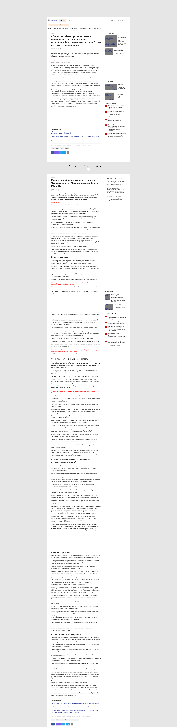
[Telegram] (60, 152)
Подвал (89, 28)
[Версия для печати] (68, 152)
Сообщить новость (122, 20)
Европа (71, 28)
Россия (61, 148)
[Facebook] (52, 152)
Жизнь (66, 28)
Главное (50, 28)
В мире (76, 28)
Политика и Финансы (59, 28)
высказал (78, 55)
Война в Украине (55, 148)
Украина (67, 148)
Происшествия (82, 28)
